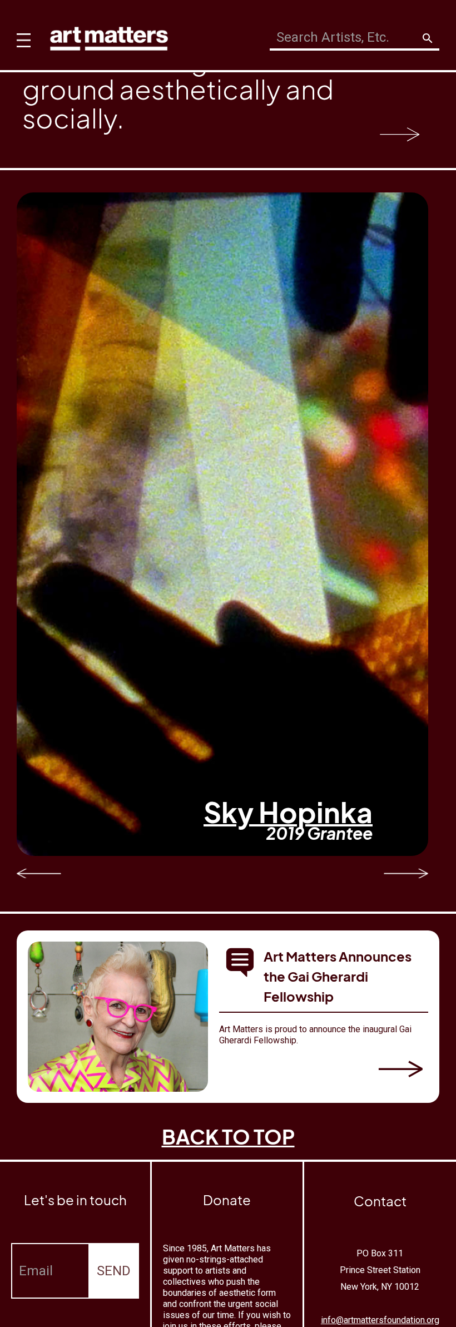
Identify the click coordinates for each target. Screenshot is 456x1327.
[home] (109, 36)
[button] (21, 33)
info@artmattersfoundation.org (380, 1320)
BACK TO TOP (228, 1136)
